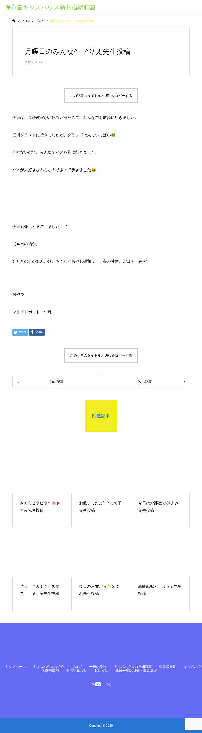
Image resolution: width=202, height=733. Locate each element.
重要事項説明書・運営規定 (136, 670)
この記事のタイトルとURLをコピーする (101, 96)
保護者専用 (167, 667)
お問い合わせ (76, 670)
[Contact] (109, 684)
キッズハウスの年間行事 (133, 667)
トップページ (15, 667)
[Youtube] (96, 684)
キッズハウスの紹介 (48, 667)
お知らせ (101, 670)
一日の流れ (97, 667)
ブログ (76, 667)
